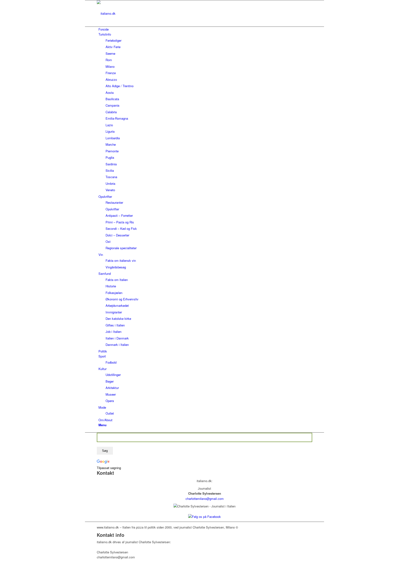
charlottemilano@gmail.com (205, 498)
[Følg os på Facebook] (204, 516)
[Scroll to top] (86, 562)
